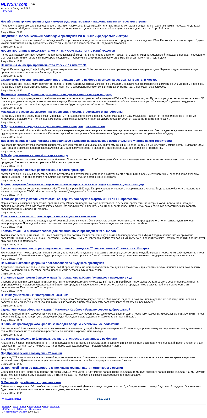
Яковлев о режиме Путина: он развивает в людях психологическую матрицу (56, 94)
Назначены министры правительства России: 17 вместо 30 (44, 65)
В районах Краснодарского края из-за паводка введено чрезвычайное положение (60, 324)
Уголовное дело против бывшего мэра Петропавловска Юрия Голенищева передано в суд (66, 277)
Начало (6, 406)
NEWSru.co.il (8, 409)
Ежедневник (34, 406)
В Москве (22, 409)
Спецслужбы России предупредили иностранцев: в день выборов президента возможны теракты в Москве (79, 79)
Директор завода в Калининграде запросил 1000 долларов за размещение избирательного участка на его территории (86, 140)
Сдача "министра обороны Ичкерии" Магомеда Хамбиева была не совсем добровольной (65, 309)
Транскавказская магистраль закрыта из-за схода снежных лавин (48, 216)
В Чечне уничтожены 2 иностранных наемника (34, 295)
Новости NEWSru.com (15, 411)
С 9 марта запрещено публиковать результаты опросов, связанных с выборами (59, 338)
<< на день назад (11, 398)
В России (6, 11)
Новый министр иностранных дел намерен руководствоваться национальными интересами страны (74, 21)
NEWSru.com (14, 4)
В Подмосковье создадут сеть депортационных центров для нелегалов (53, 126)
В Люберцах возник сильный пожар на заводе (34, 155)
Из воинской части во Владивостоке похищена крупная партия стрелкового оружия (62, 367)
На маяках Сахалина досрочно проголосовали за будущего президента (52, 263)
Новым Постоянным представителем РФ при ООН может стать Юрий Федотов (58, 50)
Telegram (55, 406)
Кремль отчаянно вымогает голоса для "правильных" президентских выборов (58, 231)
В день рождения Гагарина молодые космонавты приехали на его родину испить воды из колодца (72, 184)
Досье (15, 406)
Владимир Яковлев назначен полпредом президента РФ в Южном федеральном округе (64, 36)
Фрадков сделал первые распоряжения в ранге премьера (43, 169)
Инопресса (35, 409)
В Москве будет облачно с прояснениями (31, 382)
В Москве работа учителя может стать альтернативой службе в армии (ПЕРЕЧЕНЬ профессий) (70, 199)
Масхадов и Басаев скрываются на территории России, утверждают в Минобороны (62, 111)
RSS (45, 406)
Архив (23, 406)
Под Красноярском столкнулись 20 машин (31, 353)
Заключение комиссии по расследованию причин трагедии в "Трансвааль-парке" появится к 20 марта (75, 248)
